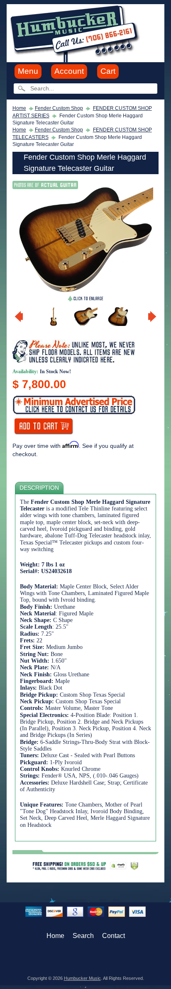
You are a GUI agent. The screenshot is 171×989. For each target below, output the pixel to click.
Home (19, 108)
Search (83, 935)
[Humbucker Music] (76, 32)
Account (69, 71)
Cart (107, 71)
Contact (113, 935)
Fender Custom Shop (59, 108)
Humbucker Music (82, 978)
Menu (28, 71)
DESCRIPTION (39, 488)
